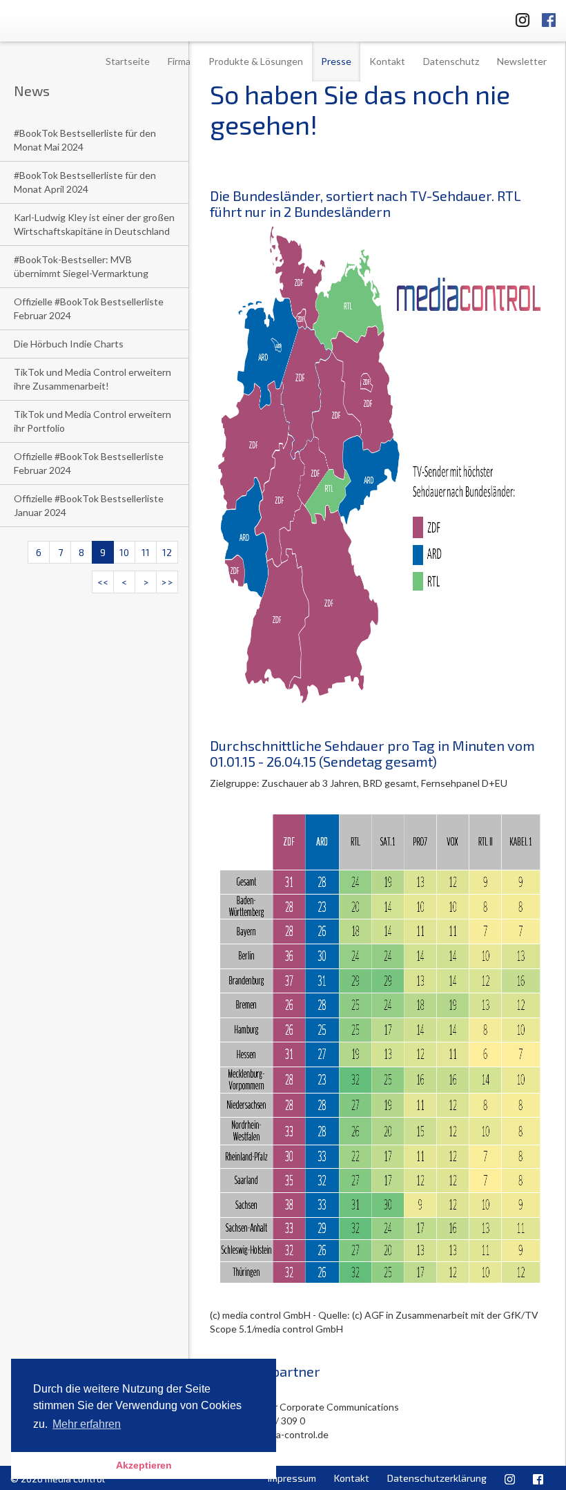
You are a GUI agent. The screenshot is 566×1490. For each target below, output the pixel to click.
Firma (179, 61)
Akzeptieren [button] (144, 1465)
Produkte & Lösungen (255, 61)
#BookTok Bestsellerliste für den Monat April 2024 (85, 182)
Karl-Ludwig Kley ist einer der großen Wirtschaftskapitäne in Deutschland (94, 224)
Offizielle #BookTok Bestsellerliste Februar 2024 (89, 308)
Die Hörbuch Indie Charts (69, 344)
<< (102, 582)
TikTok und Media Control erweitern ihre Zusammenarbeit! (92, 379)
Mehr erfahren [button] (86, 1424)
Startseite (128, 61)
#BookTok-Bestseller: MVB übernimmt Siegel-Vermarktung (81, 266)
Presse (336, 61)
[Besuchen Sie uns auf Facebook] (548, 17)
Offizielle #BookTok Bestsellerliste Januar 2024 (89, 505)
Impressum (292, 1478)
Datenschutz (451, 61)
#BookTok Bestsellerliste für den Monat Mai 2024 (85, 140)
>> (167, 582)
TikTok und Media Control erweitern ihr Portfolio (92, 421)
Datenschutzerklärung (437, 1478)
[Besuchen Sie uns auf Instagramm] (518, 17)
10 (124, 552)
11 (146, 552)
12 (167, 552)
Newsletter (522, 61)
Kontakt (387, 61)
